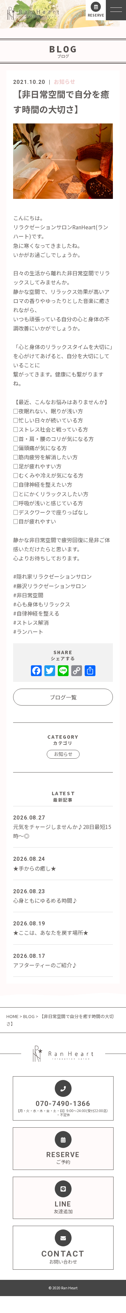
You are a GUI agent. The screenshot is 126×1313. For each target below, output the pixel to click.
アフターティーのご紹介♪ (45, 961)
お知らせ (64, 81)
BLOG (29, 1016)
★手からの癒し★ (34, 864)
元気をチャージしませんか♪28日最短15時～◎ (62, 827)
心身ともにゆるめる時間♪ (45, 896)
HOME (12, 1016)
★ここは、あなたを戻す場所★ (50, 928)
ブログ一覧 (63, 697)
